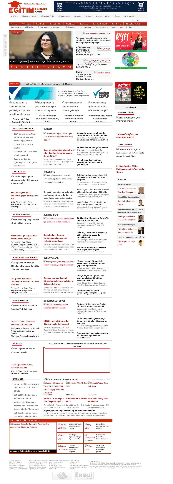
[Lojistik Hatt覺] (62, 475)
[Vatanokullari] (131, 68)
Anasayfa (14, 16)
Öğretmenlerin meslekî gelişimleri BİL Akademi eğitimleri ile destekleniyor (92, 335)
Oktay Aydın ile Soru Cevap (38, 462)
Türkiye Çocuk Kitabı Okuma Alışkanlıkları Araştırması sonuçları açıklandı (23, 290)
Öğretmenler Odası (55, 465)
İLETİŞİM (129, 27)
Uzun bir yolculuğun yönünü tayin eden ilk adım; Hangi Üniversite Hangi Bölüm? (59, 153)
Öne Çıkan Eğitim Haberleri (38, 467)
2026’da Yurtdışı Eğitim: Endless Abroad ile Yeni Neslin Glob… (130, 169)
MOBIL (114, 27)
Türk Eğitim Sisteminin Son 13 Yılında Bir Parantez (127, 232)
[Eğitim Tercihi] (28, 7)
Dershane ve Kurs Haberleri (18, 469)
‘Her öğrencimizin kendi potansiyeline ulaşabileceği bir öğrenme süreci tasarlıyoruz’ (91, 292)
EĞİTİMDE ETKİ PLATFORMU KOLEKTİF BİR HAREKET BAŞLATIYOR (88, 51)
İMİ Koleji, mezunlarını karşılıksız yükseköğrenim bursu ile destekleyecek (92, 235)
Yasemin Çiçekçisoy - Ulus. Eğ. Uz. (131, 237)
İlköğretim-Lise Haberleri (17, 465)
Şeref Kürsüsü (74, 460)
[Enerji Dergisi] (84, 475)
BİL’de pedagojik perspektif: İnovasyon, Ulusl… (47, 119)
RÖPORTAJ (77, 16)
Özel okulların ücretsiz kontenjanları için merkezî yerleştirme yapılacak (55, 238)
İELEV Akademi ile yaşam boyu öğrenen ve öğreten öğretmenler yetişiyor (92, 321)
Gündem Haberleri (15, 460)
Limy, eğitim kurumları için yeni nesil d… (102, 426)
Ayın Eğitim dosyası (55, 462)
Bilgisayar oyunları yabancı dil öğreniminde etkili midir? (69, 410)
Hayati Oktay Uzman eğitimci (129, 197)
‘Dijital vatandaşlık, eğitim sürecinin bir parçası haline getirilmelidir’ (89, 162)
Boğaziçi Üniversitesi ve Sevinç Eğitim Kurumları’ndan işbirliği (91, 305)
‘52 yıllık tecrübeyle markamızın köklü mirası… (73, 119)
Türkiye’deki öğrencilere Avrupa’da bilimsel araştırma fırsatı (93, 219)
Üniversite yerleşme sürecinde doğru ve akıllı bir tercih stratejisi (92, 134)
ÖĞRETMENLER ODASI (29, 16)
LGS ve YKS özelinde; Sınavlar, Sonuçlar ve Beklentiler (126, 192)
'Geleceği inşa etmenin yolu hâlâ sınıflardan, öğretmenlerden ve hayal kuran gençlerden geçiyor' (93, 40)
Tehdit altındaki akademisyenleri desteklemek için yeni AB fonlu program (92, 177)
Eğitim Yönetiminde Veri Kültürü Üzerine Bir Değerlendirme (85, 75)
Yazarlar (72, 464)
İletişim (72, 469)
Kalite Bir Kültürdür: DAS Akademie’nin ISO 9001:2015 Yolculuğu (23, 204)
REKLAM (99, 16)
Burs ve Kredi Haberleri (36, 464)
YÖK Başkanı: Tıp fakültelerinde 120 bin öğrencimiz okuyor (92, 203)
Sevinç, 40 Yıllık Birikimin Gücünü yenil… (21, 122)
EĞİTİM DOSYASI (70, 27)
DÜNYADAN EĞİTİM (47, 16)
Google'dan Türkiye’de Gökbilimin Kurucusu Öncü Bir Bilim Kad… (25, 282)
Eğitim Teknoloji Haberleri (37, 465)
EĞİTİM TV (117, 16)
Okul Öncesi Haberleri (16, 467)
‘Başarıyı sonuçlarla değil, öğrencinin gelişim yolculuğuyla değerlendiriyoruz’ (58, 281)
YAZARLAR (88, 16)
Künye (107, 16)
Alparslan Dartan (124, 185)
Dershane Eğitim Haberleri (78, 467)
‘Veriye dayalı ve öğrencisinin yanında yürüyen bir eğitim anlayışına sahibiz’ (90, 278)
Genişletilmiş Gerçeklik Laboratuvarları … (102, 437)
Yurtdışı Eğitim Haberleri (57, 467)
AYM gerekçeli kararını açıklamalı (25, 328)
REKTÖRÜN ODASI (64, 16)
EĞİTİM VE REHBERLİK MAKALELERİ (49, 27)
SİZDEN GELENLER (101, 27)
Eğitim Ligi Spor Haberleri (37, 469)
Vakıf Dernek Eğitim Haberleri (79, 465)
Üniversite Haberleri (15, 462)
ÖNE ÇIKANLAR (16, 27)
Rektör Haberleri (75, 462)
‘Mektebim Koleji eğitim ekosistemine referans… (100, 119)
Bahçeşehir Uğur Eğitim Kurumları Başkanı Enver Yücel (24, 243)
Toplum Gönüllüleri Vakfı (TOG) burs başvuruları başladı (91, 248)
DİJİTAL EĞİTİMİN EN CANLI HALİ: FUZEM (75, 426)
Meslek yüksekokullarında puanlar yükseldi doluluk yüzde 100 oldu (93, 191)
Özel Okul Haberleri (15, 464)
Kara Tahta (52, 469)
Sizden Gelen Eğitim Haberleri (59, 460)
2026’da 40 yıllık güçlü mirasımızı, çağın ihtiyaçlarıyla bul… (24, 196)
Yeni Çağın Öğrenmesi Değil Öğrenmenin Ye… (75, 437)
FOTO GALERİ (129, 16)
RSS (121, 27)
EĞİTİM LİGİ (29, 27)
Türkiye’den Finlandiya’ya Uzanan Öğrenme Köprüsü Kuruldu (92, 148)
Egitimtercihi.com (95, 461)
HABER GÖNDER (85, 27)
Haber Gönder (54, 464)
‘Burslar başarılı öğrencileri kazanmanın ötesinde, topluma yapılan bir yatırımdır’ (91, 263)
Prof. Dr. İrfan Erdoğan (126, 225)
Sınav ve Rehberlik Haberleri (38, 460)
